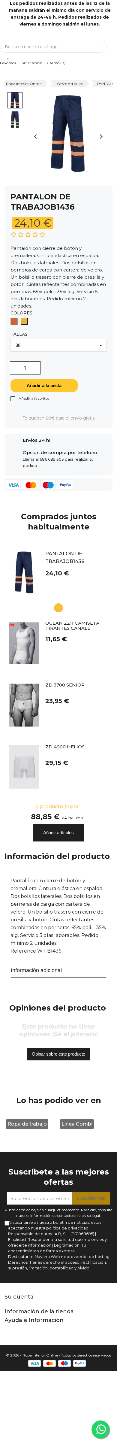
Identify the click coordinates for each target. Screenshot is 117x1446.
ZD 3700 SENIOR (65, 685)
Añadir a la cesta (44, 385)
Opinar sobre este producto (58, 1053)
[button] (15, 100)
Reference (23, 951)
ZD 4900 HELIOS (65, 747)
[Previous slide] (36, 136)
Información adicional (36, 970)
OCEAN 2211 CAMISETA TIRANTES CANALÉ (72, 626)
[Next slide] (101, 136)
